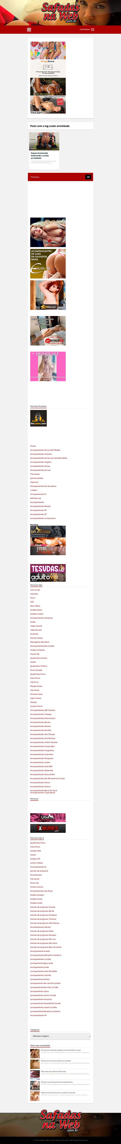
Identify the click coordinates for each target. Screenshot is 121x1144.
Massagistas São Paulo (39, 642)
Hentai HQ (34, 654)
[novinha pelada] (48, 814)
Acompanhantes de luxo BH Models (45, 450)
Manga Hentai (36, 686)
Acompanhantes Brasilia (40, 506)
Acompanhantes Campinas (41, 618)
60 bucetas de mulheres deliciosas (53, 1071)
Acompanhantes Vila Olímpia (42, 734)
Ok (88, 177)
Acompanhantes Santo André (42, 774)
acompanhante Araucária (41, 999)
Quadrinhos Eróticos (38, 666)
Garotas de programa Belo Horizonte (45, 947)
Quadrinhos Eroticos (38, 658)
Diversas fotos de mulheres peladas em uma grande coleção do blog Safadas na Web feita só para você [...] (65, 1052)
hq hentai (34, 634)
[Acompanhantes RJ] (55, 411)
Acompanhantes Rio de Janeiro (43, 486)
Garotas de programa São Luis (43, 939)
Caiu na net (35, 590)
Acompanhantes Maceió (40, 927)
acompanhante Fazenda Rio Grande (45, 1003)
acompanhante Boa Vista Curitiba (44, 987)
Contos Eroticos (36, 887)
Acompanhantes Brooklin (40, 730)
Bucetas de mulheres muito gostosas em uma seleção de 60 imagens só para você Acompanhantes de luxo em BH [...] (65, 1074)
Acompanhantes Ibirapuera (41, 758)
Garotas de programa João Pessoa (44, 923)
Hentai (33, 662)
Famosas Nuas (36, 694)
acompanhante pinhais (40, 979)
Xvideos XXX (35, 851)
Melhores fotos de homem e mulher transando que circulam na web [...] (64, 1095)
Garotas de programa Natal (42, 931)
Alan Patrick (84, 1140)
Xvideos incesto (36, 614)
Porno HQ (34, 883)
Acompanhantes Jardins (40, 762)
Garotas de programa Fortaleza (43, 915)
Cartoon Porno (36, 706)
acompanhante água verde (41, 963)
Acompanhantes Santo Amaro (42, 718)
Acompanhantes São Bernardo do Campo (47, 778)
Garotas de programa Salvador (43, 935)
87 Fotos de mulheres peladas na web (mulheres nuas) (61, 1050)
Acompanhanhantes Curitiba (42, 646)
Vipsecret (34, 482)
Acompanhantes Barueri (40, 722)
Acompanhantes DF (38, 510)
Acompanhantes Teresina (41, 454)
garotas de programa (39, 871)
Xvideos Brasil (36, 610)
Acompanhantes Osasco (40, 786)
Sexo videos (35, 606)
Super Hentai (35, 698)
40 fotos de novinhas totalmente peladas (56, 1061)
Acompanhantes (37, 502)
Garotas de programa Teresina (43, 919)
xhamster (34, 594)
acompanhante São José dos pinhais (45, 983)
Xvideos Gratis (36, 899)
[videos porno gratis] (38, 428)
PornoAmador (36, 875)
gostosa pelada (36, 478)
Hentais (33, 702)
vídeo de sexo (36, 630)
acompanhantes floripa (40, 466)
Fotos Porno (35, 678)
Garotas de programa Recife (42, 911)
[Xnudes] (48, 825)
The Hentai (35, 474)
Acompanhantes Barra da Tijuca (43, 790)
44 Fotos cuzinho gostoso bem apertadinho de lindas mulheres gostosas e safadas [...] (65, 1084)
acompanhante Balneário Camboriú (45, 1011)
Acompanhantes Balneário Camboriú (45, 955)
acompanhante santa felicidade (43, 971)
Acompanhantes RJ (38, 867)
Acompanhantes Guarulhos (41, 754)
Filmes (33, 446)
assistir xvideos (36, 863)
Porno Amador (36, 670)
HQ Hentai (34, 690)
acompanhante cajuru (39, 991)
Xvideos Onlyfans (37, 650)
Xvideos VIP (35, 859)
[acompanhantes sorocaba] (48, 317)
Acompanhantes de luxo (40, 470)
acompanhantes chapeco (41, 462)
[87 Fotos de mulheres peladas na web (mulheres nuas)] (35, 1053)
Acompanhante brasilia (40, 951)
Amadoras (33, 148)
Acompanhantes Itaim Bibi (41, 766)
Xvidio (32, 622)
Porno (32, 598)
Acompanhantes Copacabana (42, 793)
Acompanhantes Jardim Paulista (43, 742)
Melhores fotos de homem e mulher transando (58, 1093)
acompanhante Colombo (40, 975)
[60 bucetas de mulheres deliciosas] (35, 1075)
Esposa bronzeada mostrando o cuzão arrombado (40, 155)
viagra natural (36, 626)
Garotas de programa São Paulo (43, 943)
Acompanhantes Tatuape (40, 714)
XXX (32, 602)
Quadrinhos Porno (37, 674)
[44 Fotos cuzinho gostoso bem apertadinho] (35, 1085)
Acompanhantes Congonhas (42, 750)
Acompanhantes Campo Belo (42, 746)
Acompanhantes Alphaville (41, 770)
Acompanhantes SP (38, 514)
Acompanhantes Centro (40, 782)
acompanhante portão (39, 967)
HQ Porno (34, 682)
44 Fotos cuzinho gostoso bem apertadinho (57, 1082)
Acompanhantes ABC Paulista (42, 710)
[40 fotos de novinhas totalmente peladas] (35, 1064)
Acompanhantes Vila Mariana (42, 738)
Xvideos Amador (37, 895)
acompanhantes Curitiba (40, 959)
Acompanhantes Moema (40, 726)
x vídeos (33, 490)
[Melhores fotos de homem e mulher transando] (35, 1096)
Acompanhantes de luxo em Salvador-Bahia (48, 458)
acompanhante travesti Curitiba (43, 1007)
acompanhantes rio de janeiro (43, 518)
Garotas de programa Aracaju (42, 907)
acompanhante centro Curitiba (43, 995)
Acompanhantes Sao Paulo (41, 891)
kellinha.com (35, 498)
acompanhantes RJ (38, 494)
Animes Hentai (36, 638)
